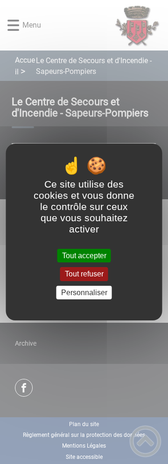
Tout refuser (84, 274)
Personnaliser (84, 293)
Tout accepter (84, 256)
